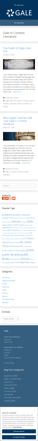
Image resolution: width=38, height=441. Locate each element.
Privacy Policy (9, 363)
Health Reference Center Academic (10, 239)
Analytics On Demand (19, 218)
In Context (28, 238)
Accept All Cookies (19, 437)
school (18, 259)
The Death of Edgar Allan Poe (17, 49)
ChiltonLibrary (30, 218)
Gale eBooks (7, 227)
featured (24, 222)
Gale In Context (23, 101)
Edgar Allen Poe (11, 101)
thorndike (11, 263)
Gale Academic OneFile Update (13, 225)
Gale (30, 221)
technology (4, 262)
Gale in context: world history (21, 233)
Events (4, 284)
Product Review (27, 246)
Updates (32, 263)
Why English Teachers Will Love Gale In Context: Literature (17, 121)
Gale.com (7, 339)
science (32, 259)
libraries (12, 242)
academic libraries (21, 214)
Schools (15, 98)
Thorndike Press (22, 262)
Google (27, 235)
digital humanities (6, 222)
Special (4, 296)
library (17, 242)
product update (7, 250)
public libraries (11, 254)
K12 (34, 239)
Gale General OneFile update (19, 227)
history (21, 239)
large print (6, 242)
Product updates (20, 250)
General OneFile (19, 235)
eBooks (16, 221)
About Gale (8, 342)
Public (4, 290)
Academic (5, 277)
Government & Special (12, 357)
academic (7, 214)
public (30, 250)
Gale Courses (28, 225)
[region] (19, 424)
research (13, 259)
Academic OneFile (8, 218)
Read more (17, 92)
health (31, 235)
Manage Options (19, 431)
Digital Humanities (8, 280)
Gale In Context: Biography (25, 230)
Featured (8, 98)
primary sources (16, 246)
